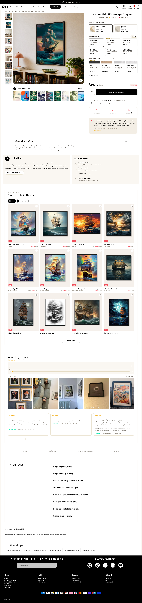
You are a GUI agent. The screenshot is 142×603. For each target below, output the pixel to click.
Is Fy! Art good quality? (63, 466)
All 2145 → (131, 356)
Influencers (41, 582)
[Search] (117, 7)
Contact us (7, 586)
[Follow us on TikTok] (97, 565)
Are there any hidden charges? (66, 487)
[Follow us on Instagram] (89, 565)
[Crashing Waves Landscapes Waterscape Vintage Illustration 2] (74, 96)
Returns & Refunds (10, 582)
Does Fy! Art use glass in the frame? (68, 480)
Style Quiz (56, 7)
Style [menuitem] (17, 7)
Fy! (9, 599)
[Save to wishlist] (92, 92)
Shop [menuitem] (11, 7)
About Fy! (108, 578)
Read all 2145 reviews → (16, 439)
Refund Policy (76, 580)
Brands (6, 578)
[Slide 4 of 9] (8, 41)
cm (135, 36)
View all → (81, 88)
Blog (106, 580)
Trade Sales (7, 588)
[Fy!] (5, 7)
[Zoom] (81, 80)
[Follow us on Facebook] (105, 565)
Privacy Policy (76, 578)
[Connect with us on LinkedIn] (113, 565)
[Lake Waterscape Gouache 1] (65, 96)
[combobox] (91, 7)
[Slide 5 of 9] (8, 49)
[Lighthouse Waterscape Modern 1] (25, 96)
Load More (71, 340)
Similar (13, 201)
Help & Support (8, 584)
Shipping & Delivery (10, 580)
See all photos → (129, 376)
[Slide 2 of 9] (8, 25)
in (132, 36)
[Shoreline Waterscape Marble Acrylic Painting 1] (82, 96)
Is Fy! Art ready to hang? (63, 473)
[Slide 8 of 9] (8, 73)
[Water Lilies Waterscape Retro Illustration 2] (57, 96)
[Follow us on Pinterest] (120, 565)
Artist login (41, 580)
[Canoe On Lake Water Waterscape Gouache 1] (17, 96)
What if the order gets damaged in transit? (71, 494)
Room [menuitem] (22, 7)
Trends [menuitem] (29, 7)
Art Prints (16, 11)
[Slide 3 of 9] (8, 33)
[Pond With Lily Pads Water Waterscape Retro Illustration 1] (33, 96)
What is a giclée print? (62, 515)
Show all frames (93, 75)
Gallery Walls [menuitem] (37, 7)
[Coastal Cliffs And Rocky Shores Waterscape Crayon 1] (49, 96)
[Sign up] (54, 565)
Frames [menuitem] (45, 7)
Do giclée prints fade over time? (66, 508)
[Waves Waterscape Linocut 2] (41, 96)
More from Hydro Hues (14, 172)
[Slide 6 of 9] (8, 57)
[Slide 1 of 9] (8, 16)
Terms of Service (77, 582)
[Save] (36, 206)
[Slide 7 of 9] (8, 65)
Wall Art (7, 11)
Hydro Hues (104, 17)
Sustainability (109, 582)
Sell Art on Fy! (42, 578)
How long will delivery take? (65, 501)
